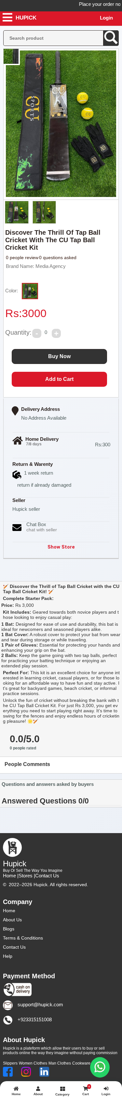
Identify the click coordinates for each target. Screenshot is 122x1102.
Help (7, 956)
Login (106, 18)
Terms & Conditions (23, 938)
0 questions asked (57, 257)
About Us (12, 919)
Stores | (27, 875)
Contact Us (47, 875)
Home (9, 910)
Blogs (8, 928)
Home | (11, 875)
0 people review (22, 257)
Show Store (61, 547)
